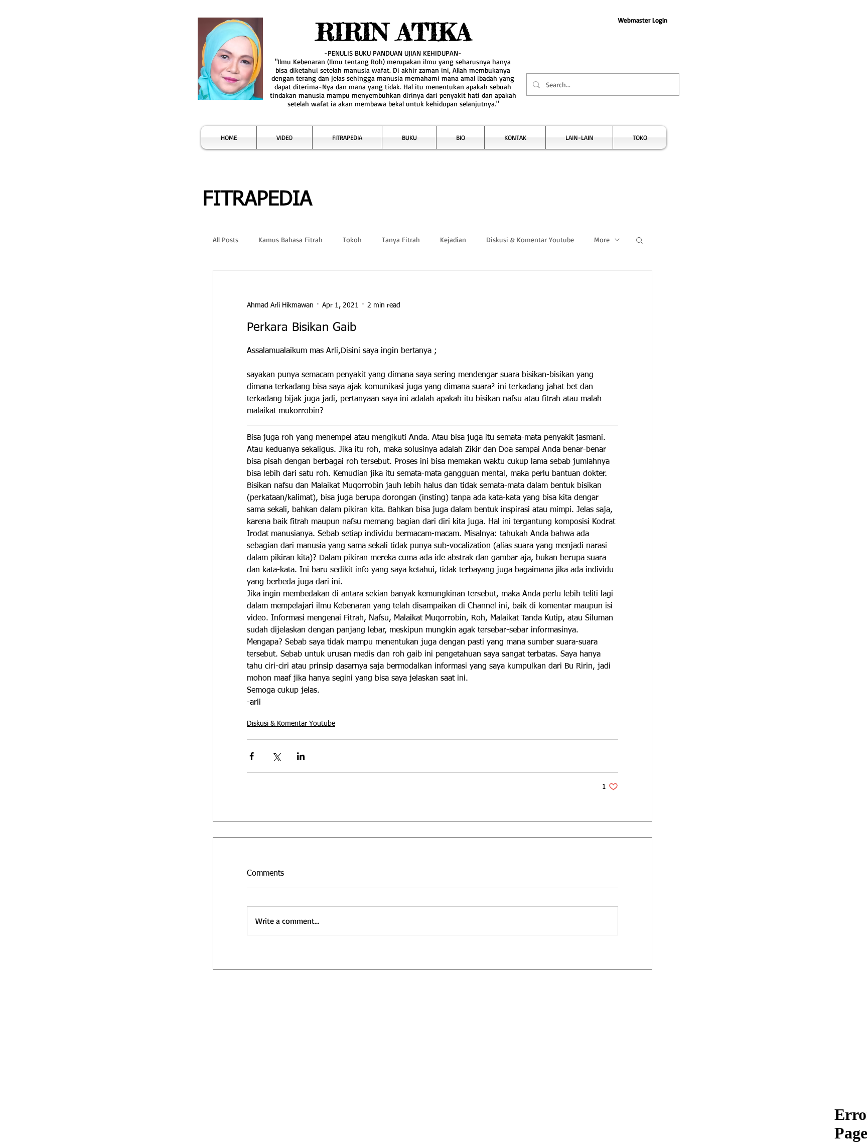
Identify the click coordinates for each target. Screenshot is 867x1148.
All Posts (225, 239)
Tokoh (352, 239)
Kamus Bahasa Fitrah (290, 239)
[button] (284, 137)
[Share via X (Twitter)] (276, 756)
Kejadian (453, 239)
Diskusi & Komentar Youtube (530, 239)
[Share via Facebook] (251, 756)
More (602, 239)
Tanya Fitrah (401, 239)
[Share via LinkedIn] (301, 756)
